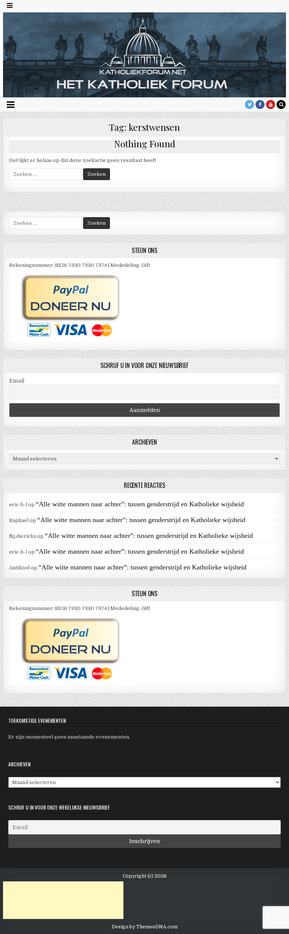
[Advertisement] (63, 900)
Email (16, 381)
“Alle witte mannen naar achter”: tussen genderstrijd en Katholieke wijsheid (140, 504)
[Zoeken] (281, 104)
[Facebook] (260, 104)
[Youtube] (270, 104)
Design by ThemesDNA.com (145, 926)
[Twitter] (249, 104)
